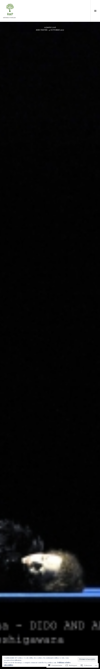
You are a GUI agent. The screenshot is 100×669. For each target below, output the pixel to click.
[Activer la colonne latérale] (95, 11)
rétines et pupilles (9, 18)
